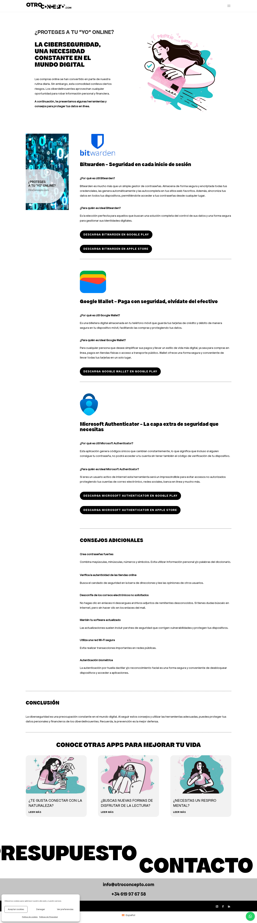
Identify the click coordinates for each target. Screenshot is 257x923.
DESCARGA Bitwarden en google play (116, 234)
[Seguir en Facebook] (223, 906)
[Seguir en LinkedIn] (229, 906)
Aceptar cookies (16, 909)
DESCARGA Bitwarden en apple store (115, 249)
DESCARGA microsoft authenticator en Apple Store (130, 510)
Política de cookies (30, 917)
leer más (35, 812)
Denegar (40, 909)
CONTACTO (196, 865)
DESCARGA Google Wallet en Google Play (120, 371)
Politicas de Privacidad (48, 917)
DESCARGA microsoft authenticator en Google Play (130, 496)
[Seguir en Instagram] (217, 906)
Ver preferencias (65, 909)
